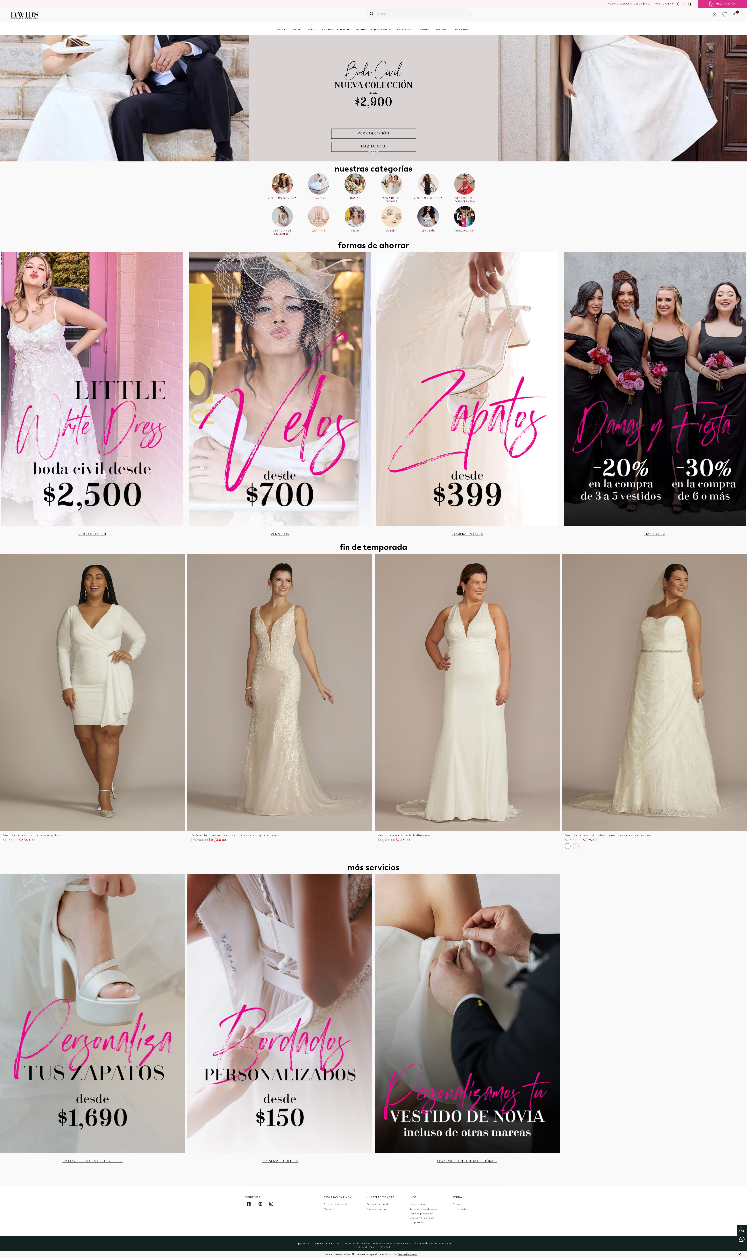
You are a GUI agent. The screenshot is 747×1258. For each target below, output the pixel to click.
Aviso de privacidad (421, 1213)
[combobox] (418, 14)
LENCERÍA (428, 231)
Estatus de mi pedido (336, 1204)
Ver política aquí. (407, 1254)
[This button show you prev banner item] (678, 4)
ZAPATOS (318, 231)
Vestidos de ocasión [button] (336, 29)
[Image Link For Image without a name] (92, 389)
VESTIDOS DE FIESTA (428, 198)
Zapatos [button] (423, 29)
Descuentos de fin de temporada (422, 1220)
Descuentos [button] (460, 29)
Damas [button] (311, 29)
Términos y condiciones (423, 1209)
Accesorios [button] (404, 29)
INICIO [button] (280, 29)
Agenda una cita (376, 1209)
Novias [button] (296, 29)
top (742, 1231)
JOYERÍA (392, 231)
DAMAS (355, 198)
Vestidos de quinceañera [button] (373, 29)
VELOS (355, 231)
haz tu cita (725, 4)
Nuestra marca (418, 1204)
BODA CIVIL (319, 198)
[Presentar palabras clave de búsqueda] (372, 13)
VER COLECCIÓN (373, 146)
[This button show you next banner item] (684, 4)
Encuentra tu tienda (378, 1204)
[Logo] (25, 15)
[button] (714, 14)
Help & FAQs (459, 1209)
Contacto (457, 1204)
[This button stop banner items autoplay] (690, 4)
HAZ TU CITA (663, 4)
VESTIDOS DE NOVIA (282, 198)
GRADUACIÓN (464, 231)
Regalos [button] (441, 29)
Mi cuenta (329, 1209)
